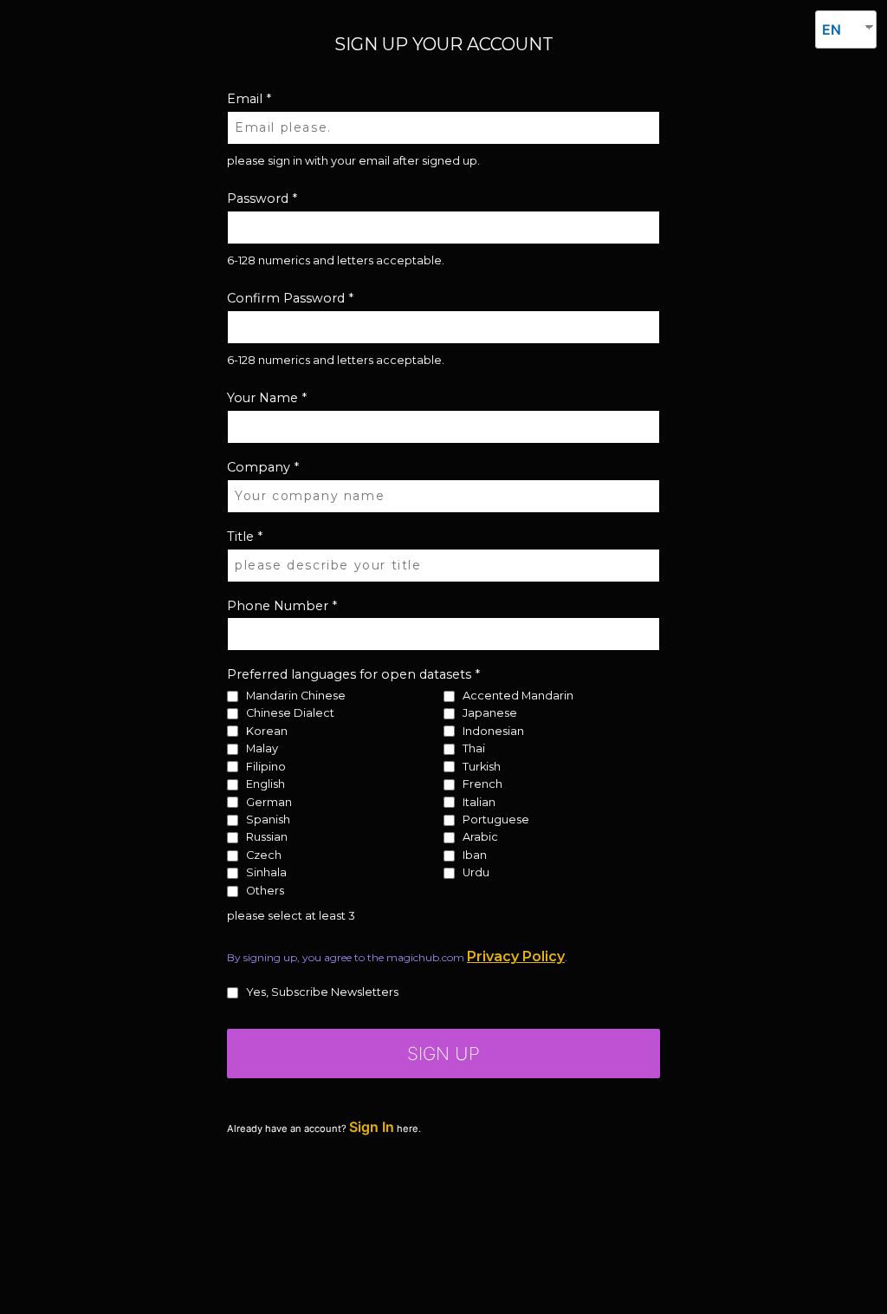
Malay (262, 749)
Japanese (490, 713)
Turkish (482, 766)
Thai (474, 749)
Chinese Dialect (290, 713)
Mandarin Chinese (296, 696)
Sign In (371, 1126)
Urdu (476, 873)
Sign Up (443, 1053)
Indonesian (493, 731)
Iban (475, 856)
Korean (267, 731)
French (482, 784)
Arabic (480, 837)
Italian (479, 802)
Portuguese (496, 820)
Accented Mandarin (518, 696)
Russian (267, 837)
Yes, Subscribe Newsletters (322, 993)
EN (831, 29)
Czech (264, 856)
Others (265, 891)
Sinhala (266, 873)
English (265, 784)
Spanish (268, 820)
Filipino (266, 766)
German (269, 802)
